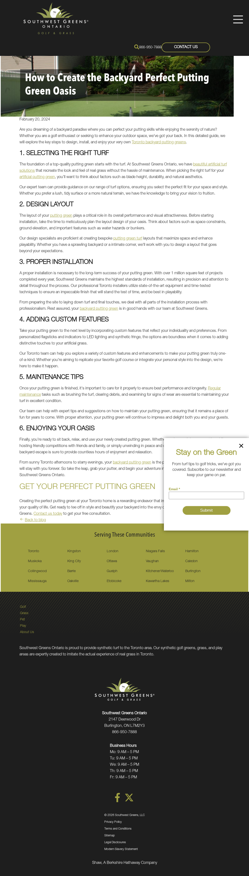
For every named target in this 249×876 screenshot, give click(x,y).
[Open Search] (136, 46)
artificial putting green (37, 177)
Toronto (33, 551)
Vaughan (152, 561)
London (112, 551)
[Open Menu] (238, 19)
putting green (61, 216)
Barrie (71, 571)
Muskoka (35, 561)
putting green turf (127, 239)
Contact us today (48, 514)
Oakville (73, 581)
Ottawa (112, 561)
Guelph (112, 571)
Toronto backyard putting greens (159, 143)
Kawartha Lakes (157, 581)
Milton (190, 581)
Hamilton (192, 551)
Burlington (193, 571)
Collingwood (37, 571)
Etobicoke (114, 581)
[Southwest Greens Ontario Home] (55, 18)
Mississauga (37, 581)
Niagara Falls (155, 551)
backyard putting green (99, 309)
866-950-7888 (150, 47)
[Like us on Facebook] (117, 801)
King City (74, 561)
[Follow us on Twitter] (129, 801)
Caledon (191, 561)
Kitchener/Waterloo (160, 571)
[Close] (241, 447)
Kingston (74, 551)
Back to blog (35, 520)
